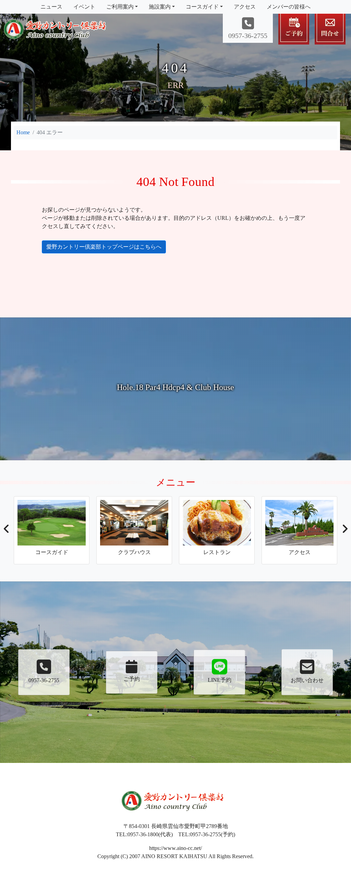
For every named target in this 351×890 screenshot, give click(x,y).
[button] (6, 530)
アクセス (245, 7)
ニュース (51, 7)
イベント (84, 7)
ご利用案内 (120, 7)
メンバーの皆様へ (289, 7)
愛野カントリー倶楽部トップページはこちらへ (103, 247)
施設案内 (160, 7)
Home (23, 132)
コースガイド (202, 7)
